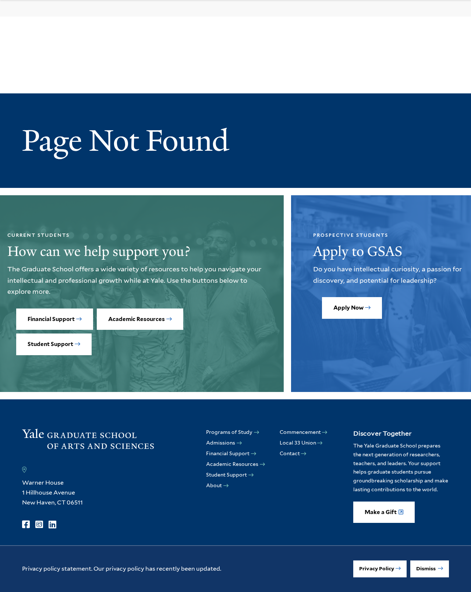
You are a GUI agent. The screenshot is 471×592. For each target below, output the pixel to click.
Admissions (220, 443)
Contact (290, 453)
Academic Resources (136, 319)
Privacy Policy (376, 568)
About (214, 485)
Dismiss (426, 568)
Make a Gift (381, 512)
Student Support (50, 344)
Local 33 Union (298, 443)
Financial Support (51, 319)
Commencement (300, 432)
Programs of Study (229, 432)
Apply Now (348, 307)
